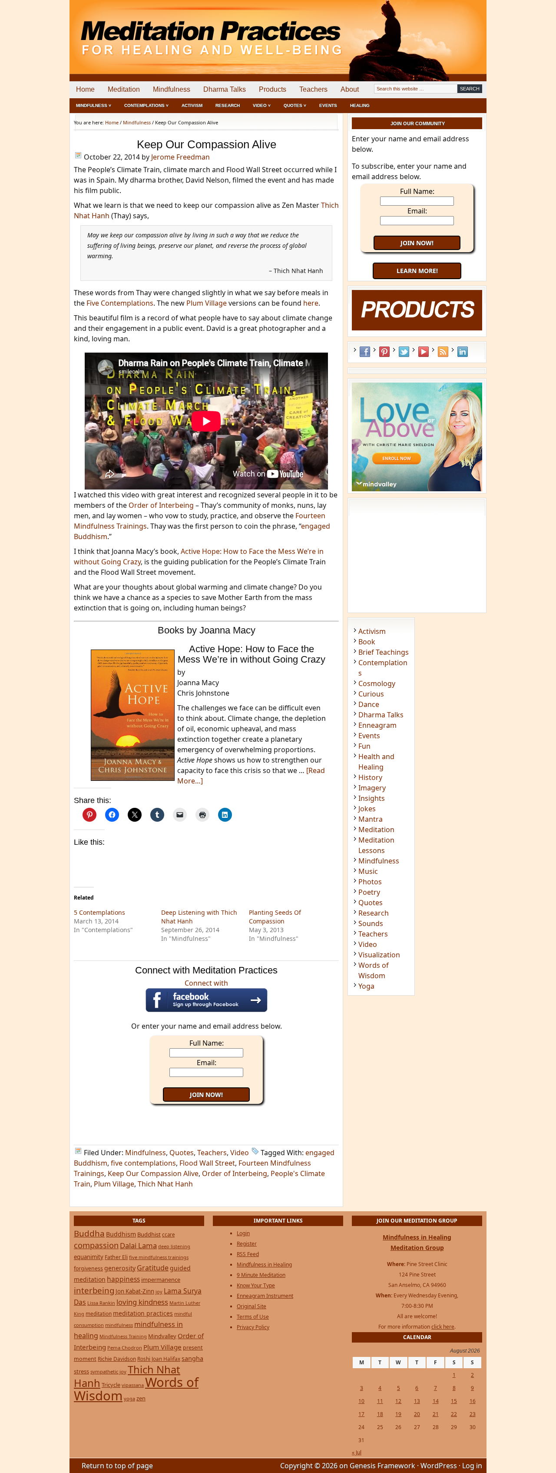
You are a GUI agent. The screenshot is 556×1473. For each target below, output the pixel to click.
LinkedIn (462, 352)
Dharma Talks (224, 89)
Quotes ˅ (295, 105)
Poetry (369, 892)
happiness (123, 1279)
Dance (368, 704)
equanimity (88, 1257)
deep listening (174, 1246)
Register (247, 1243)
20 (417, 1414)
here (310, 303)
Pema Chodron (124, 1347)
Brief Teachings (383, 652)
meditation (99, 1313)
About (350, 89)
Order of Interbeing (161, 505)
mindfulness (119, 1325)
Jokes (367, 808)
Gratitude (153, 1268)
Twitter (404, 352)
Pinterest (384, 352)
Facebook (365, 352)
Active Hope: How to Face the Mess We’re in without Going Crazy (251, 654)
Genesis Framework (382, 1465)
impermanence (160, 1279)
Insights (371, 798)
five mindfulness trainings (159, 1257)
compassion (96, 1245)
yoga (129, 1398)
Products (272, 89)
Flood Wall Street (207, 1163)
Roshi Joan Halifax (158, 1358)
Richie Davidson (117, 1358)
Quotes (181, 1152)
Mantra (370, 819)
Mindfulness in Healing (264, 1264)
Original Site (251, 1306)
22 (454, 1414)
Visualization (379, 955)
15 (454, 1401)
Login (243, 1233)
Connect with (206, 983)
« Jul (356, 1452)
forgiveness (88, 1268)
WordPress (438, 1465)
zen (141, 1398)
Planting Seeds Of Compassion (275, 916)
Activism (192, 105)
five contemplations (143, 1163)
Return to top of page (117, 1465)
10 (361, 1401)
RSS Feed (443, 352)
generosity (120, 1268)
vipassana (133, 1385)
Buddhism (121, 1234)
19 (398, 1414)
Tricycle (111, 1385)
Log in (472, 1465)
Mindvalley (162, 1336)
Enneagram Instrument (265, 1296)
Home (85, 89)
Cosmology (376, 683)
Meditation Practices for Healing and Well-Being (169, 30)
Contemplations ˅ (146, 105)
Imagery (372, 788)
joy (159, 1291)
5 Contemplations (99, 912)
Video (239, 1152)
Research (227, 105)
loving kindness (142, 1302)
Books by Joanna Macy (206, 630)
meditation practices (143, 1313)
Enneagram (377, 725)
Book (366, 642)
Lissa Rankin (101, 1303)
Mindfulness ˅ (93, 105)
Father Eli (116, 1257)
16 (473, 1401)
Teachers (313, 89)
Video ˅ (262, 105)
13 (417, 1401)
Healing (360, 105)
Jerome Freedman (180, 157)
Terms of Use (253, 1316)
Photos (370, 881)
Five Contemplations (119, 303)
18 (380, 1414)
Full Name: (206, 1043)
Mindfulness (171, 89)
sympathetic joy (108, 1371)
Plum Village (206, 303)
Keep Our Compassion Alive (153, 1173)
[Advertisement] (450, 30)
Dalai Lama (138, 1245)
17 (361, 1414)
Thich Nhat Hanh (165, 1184)
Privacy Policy (253, 1327)
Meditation (124, 89)
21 (436, 1414)
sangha (192, 1358)
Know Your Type (256, 1285)
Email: (206, 1062)
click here (442, 1326)
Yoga (366, 986)
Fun (364, 746)
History (370, 777)
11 (380, 1401)
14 (436, 1401)
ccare (168, 1234)
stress (81, 1371)
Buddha (89, 1233)
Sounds (370, 923)
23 (473, 1414)
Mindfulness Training (123, 1336)
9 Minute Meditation (261, 1275)
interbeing (94, 1290)
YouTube (423, 352)
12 (398, 1401)
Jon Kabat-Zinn (135, 1291)
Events (328, 105)
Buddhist (149, 1234)
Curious (371, 694)
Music (368, 871)
